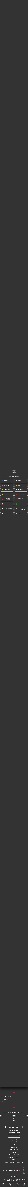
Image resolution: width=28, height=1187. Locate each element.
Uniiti (15, 1176)
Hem (14, 1144)
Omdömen (14, 1149)
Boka (3, 1186)
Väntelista (10, 1186)
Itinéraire (24, 1186)
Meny (14, 1152)
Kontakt (14, 1159)
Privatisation (14, 1154)
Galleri (14, 1147)
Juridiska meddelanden (14, 1162)
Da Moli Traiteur (14, 1157)
